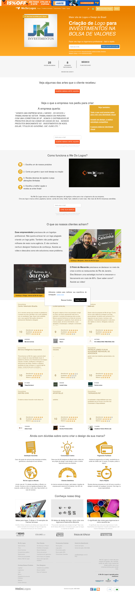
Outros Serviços (22, 582)
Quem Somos (21, 546)
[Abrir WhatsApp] (4, 588)
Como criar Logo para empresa (42, 559)
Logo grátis (59, 548)
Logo (19, 572)
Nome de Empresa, (87, 51)
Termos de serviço (42, 552)
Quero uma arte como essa (110, 46)
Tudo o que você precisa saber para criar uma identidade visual (103, 113)
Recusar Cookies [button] (66, 300)
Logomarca (21, 570)
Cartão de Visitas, (96, 51)
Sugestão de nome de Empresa (24, 577)
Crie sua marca (67, 209)
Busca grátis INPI (60, 552)
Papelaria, (103, 51)
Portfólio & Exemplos (47, 8)
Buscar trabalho (41, 570)
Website (20, 580)
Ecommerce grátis (61, 550)
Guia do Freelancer (42, 572)
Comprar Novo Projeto (105, 9)
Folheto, (75, 53)
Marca (19, 574)
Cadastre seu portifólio (43, 568)
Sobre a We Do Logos (24, 559)
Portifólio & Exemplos (42, 548)
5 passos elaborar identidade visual (101, 128)
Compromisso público (23, 552)
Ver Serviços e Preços (43, 546)
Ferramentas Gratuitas (62, 554)
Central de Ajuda (79, 546)
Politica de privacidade (24, 556)
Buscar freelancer (41, 550)
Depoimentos (57, 8)
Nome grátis (59, 546)
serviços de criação (87, 53)
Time (19, 548)
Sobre (63, 8)
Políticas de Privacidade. (74, 146)
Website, (71, 53)
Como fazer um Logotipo (43, 556)
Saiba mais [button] (60, 294)
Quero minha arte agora (67, 91)
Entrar (117, 9)
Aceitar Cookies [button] (80, 300)
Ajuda (68, 8)
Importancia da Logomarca (44, 554)
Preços (39, 8)
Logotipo (20, 568)
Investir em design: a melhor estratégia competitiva (101, 120)
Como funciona (22, 550)
